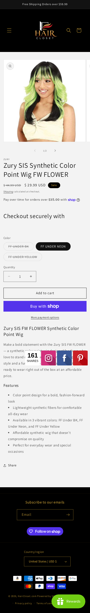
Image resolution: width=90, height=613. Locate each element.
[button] (9, 30)
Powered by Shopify (49, 596)
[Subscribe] (68, 514)
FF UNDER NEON (53, 246)
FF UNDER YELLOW (25, 258)
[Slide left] (35, 150)
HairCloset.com (27, 596)
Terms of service (46, 603)
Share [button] (12, 465)
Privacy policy (23, 603)
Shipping (8, 191)
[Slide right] (55, 150)
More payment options (45, 317)
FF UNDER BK (21, 247)
